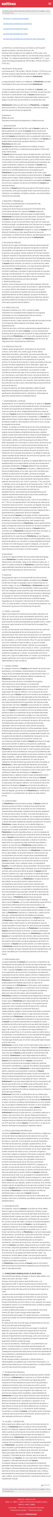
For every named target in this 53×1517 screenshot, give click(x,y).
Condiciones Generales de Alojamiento (17, 24)
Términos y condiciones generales (16, 19)
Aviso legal (12, 1508)
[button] (49, 3)
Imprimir (46, 1485)
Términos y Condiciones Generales (31, 1508)
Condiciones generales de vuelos (15, 29)
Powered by (27, 1514)
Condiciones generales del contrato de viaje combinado (24, 39)
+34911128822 (30, 1505)
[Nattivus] (9, 3)
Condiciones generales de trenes (15, 34)
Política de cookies (35, 1510)
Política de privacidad (18, 1510)
